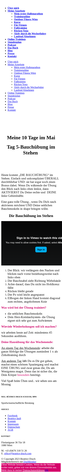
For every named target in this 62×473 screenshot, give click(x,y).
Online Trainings (17, 39)
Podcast (12, 45)
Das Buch (13, 47)
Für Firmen (20, 25)
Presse (11, 53)
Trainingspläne (22, 16)
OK (46, 470)
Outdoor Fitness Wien (26, 19)
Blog (10, 50)
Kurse (17, 22)
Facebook (12, 415)
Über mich (13, 8)
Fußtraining (20, 28)
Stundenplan (14, 42)
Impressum (13, 424)
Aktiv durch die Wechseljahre (30, 33)
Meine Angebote (16, 10)
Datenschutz (14, 427)
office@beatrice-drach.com (17, 453)
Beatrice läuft (14, 418)
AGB (10, 429)
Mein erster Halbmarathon (28, 13)
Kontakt (12, 56)
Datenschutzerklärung (34, 470)
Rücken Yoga (21, 30)
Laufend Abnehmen (25, 36)
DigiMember (29, 461)
